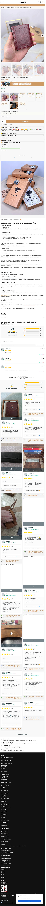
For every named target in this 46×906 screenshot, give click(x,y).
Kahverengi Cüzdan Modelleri (7, 852)
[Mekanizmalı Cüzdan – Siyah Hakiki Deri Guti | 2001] (14, 105)
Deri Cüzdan (3, 7)
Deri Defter (3, 817)
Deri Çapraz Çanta (4, 792)
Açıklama (6, 219)
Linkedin (2, 877)
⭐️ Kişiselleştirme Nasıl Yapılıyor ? (9, 133)
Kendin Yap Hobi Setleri (6, 808)
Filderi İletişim (4, 771)
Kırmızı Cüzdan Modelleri (6, 863)
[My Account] (41, 2)
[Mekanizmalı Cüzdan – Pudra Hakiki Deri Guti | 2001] (5, 105)
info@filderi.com (4, 882)
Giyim (2, 842)
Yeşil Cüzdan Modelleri (5, 860)
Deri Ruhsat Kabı (4, 822)
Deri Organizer (4, 811)
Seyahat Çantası (4, 790)
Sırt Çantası (3, 788)
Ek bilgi (10, 219)
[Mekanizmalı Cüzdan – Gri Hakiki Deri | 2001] (31, 97)
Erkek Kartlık (3, 801)
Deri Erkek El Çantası (5, 798)
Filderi (5, 150)
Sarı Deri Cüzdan (4, 834)
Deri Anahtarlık (4, 814)
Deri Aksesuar (4, 806)
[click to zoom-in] (22, 35)
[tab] (2, 219)
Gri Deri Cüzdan (4, 777)
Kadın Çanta (3, 795)
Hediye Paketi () (9, 117)
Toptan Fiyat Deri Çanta (6, 760)
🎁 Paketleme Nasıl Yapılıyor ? (7, 137)
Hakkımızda (3, 758)
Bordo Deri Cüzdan (26, 377)
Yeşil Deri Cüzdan (4, 827)
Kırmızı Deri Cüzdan (5, 830)
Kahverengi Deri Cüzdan (6, 839)
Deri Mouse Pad (4, 819)
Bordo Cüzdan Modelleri (6, 861)
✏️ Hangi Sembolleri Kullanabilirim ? (9, 127)
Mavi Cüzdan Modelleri (5, 857)
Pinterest (3, 872)
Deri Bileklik (3, 815)
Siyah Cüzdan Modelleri (6, 850)
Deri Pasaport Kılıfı (5, 823)
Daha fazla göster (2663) (23, 734)
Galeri (2, 219)
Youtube (2, 874)
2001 (24, 378)
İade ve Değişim (4, 765)
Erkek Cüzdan (4, 779)
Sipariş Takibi (3, 766)
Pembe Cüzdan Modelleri (6, 858)
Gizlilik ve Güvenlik (5, 762)
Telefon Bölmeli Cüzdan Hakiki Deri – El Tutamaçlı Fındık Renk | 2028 (13, 667)
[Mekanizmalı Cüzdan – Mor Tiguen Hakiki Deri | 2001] (14, 97)
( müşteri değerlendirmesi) (11, 81)
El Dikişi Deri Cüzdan (5, 804)
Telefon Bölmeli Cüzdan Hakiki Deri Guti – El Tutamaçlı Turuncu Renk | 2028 (35, 552)
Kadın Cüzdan (4, 781)
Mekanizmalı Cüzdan (10, 7)
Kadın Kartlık (3, 803)
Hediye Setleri (4, 825)
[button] (43, 2)
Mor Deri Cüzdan (4, 831)
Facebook (3, 869)
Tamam (29, 901)
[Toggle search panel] (38, 2)
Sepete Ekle (25, 121)
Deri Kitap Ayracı (4, 776)
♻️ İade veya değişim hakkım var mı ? (9, 135)
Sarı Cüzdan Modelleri (5, 865)
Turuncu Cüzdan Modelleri (6, 853)
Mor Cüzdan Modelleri (5, 855)
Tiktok (2, 876)
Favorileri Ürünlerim (5, 770)
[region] (29, 899)
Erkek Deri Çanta (4, 796)
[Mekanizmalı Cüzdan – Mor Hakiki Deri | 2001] (40, 97)
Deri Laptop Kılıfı (4, 809)
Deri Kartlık (3, 800)
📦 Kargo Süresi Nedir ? (6, 140)
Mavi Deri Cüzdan (4, 841)
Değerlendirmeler (17, 219)
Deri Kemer (3, 812)
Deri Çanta (3, 787)
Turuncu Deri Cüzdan (5, 838)
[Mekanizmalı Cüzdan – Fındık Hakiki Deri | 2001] (22, 105)
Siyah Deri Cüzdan (5, 836)
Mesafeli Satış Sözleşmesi (6, 763)
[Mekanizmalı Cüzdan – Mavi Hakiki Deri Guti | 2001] (22, 97)
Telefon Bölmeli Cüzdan (6, 782)
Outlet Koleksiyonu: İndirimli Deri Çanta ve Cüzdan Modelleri (13, 846)
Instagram (3, 871)
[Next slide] (42, 35)
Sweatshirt (3, 844)
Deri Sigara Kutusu (5, 820)
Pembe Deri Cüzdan (5, 833)
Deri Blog (3, 768)
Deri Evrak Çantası (4, 793)
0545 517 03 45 (4, 883)
